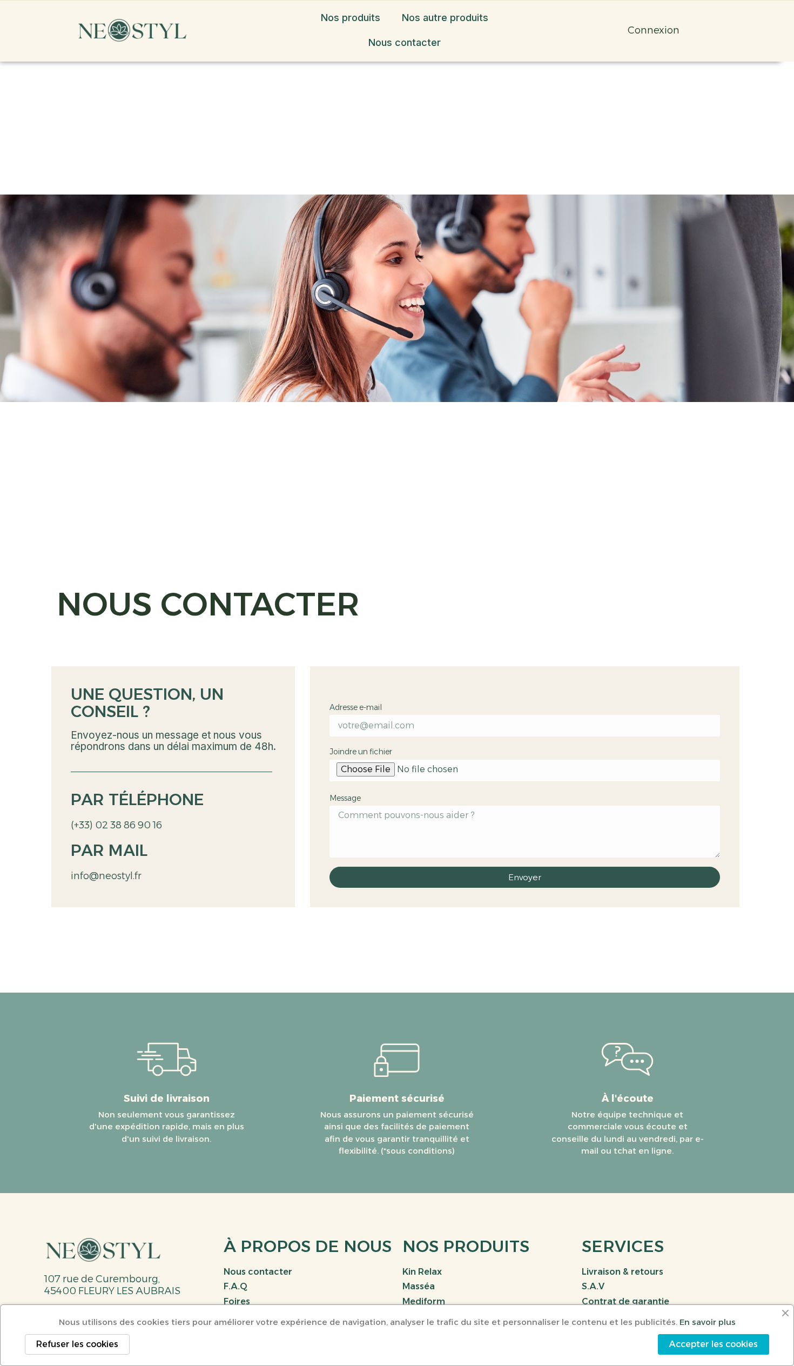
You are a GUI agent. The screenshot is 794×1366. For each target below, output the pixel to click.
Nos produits (350, 17)
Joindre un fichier (360, 751)
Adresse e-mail (355, 707)
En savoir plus (707, 1322)
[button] (561, 30)
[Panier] (586, 30)
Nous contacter (404, 42)
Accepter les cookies (713, 1344)
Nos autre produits (445, 17)
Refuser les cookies (77, 1344)
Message (345, 798)
